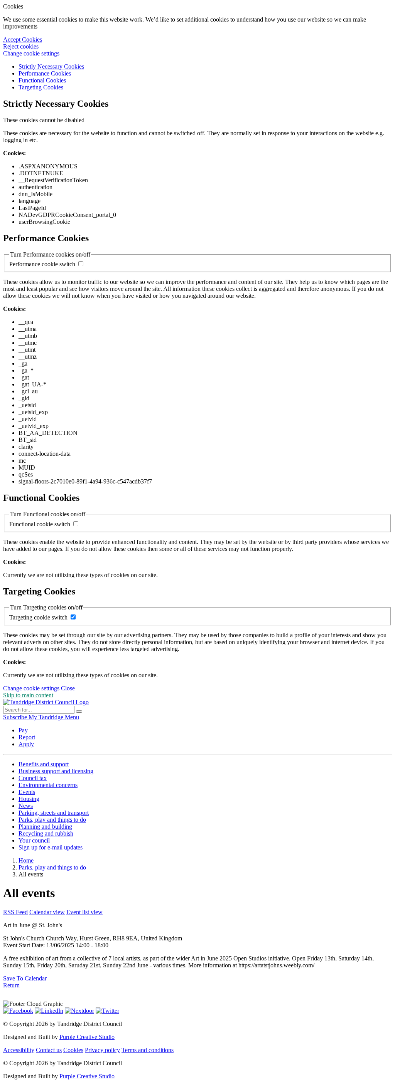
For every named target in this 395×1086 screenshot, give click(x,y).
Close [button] (68, 688)
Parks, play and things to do (52, 819)
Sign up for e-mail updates (51, 847)
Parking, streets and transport (54, 812)
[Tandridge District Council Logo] (46, 702)
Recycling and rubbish (46, 833)
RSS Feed (15, 912)
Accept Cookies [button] (22, 39)
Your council (34, 840)
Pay (23, 730)
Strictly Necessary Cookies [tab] (51, 66)
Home (26, 860)
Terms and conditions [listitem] (148, 1050)
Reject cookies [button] (21, 46)
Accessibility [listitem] (18, 1050)
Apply (26, 744)
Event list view (84, 912)
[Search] (79, 711)
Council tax (33, 778)
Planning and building (45, 826)
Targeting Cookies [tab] (41, 87)
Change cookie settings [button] (31, 53)
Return (11, 985)
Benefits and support (44, 764)
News (26, 805)
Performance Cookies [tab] (45, 73)
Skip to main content (28, 695)
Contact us (49, 1050)
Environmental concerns (48, 785)
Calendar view (47, 912)
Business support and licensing (56, 771)
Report (27, 737)
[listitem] (16, 717)
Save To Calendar (25, 978)
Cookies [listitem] (73, 1050)
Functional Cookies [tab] (42, 80)
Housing (29, 799)
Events (27, 792)
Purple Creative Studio (87, 1037)
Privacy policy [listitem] (102, 1050)
